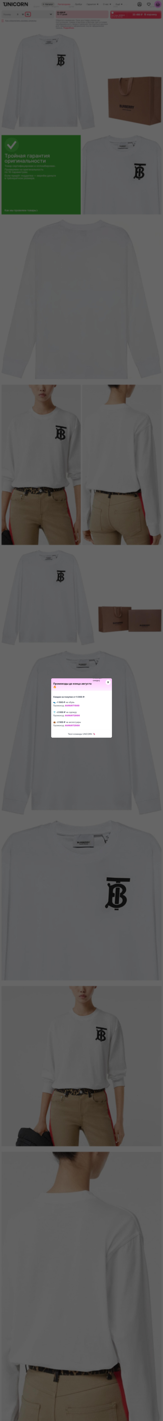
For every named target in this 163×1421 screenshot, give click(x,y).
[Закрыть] (108, 682)
